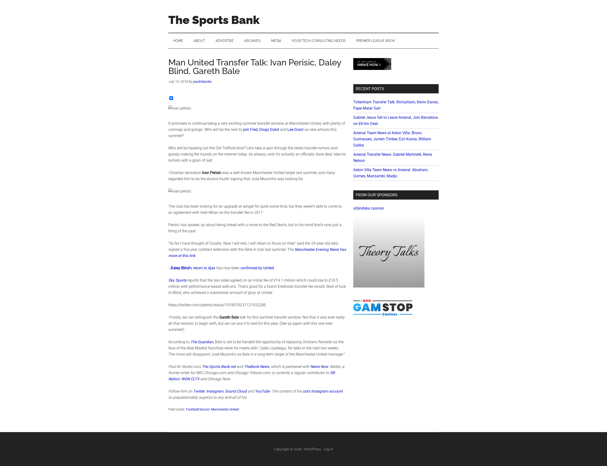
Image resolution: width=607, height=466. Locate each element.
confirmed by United (257, 268)
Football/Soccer (198, 409)
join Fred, (250, 129)
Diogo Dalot (269, 129)
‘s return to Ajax (193, 268)
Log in (328, 449)
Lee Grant (295, 129)
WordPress (312, 449)
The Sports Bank (214, 20)
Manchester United (225, 409)
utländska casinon (368, 208)
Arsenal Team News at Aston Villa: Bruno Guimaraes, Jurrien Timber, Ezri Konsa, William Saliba (392, 139)
